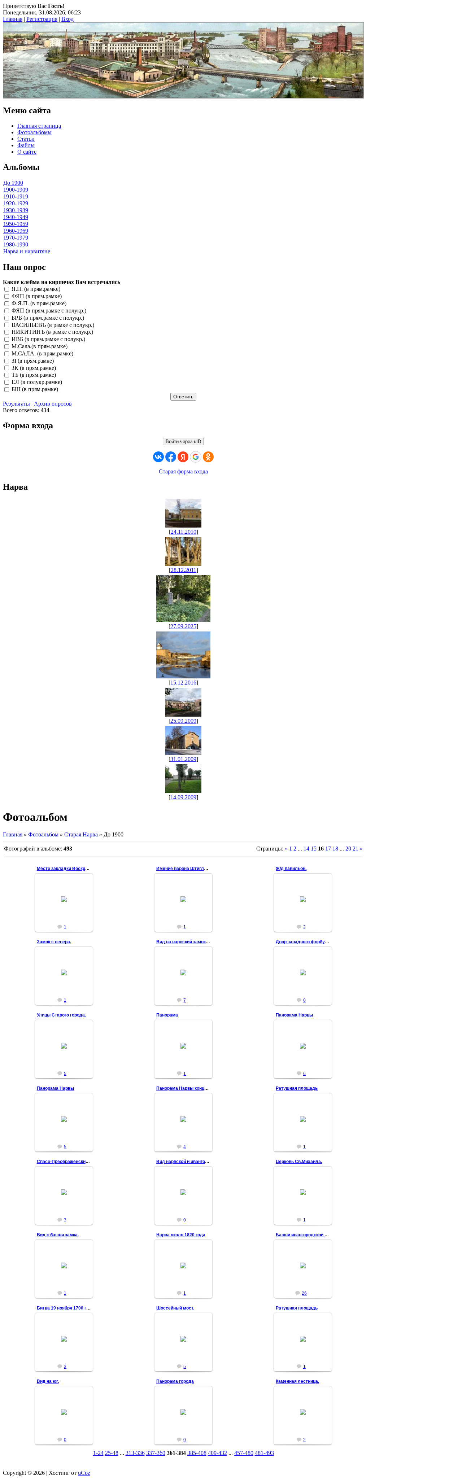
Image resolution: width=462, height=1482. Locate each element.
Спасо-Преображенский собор (69, 1161)
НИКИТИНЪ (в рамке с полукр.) (52, 332)
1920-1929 (15, 203)
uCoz (84, 1473)
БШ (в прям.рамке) (35, 389)
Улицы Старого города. (61, 1015)
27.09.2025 (183, 626)
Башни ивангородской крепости (310, 1234)
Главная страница (39, 126)
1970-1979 (15, 238)
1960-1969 (15, 231)
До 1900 (13, 183)
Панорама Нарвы (294, 1015)
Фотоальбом (43, 834)
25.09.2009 (183, 721)
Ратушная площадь (297, 1088)
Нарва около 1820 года (180, 1234)
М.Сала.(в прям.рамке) (39, 346)
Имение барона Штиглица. (184, 868)
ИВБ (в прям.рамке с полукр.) (48, 339)
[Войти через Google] (195, 457)
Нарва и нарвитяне (26, 251)
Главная (12, 19)
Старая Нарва (81, 834)
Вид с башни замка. (58, 1234)
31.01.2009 (183, 759)
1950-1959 (15, 224)
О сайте (26, 152)
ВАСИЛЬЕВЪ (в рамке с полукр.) (53, 325)
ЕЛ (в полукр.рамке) (37, 382)
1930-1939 (15, 210)
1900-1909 (15, 190)
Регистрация (41, 19)
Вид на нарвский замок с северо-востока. (200, 941)
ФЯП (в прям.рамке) (37, 296)
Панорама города (175, 1381)
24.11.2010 (183, 532)
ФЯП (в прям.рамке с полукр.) (49, 310)
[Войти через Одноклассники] (208, 456)
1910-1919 (15, 196)
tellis (306, 1051)
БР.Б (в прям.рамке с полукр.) (48, 318)
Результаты (16, 404)
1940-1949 (15, 217)
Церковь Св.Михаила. (299, 1161)
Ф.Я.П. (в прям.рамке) (39, 303)
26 (304, 1293)
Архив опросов (53, 404)
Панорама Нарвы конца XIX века (191, 1088)
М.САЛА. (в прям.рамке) (42, 353)
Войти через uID (183, 441)
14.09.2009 (183, 797)
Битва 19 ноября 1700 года (65, 1308)
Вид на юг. (48, 1381)
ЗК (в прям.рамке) (34, 368)
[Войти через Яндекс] (183, 456)
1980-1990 (15, 244)
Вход (67, 19)
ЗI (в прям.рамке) (33, 361)
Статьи (26, 139)
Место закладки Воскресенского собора (80, 868)
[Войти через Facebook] (170, 456)
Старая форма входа (183, 471)
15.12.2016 (183, 682)
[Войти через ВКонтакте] (158, 456)
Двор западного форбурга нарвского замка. (322, 941)
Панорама (167, 1015)
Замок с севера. (54, 941)
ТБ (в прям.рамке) (34, 375)
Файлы (26, 145)
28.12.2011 (183, 570)
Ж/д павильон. (291, 868)
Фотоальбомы (34, 132)
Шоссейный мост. (175, 1308)
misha (67, 920)
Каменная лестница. (297, 1381)
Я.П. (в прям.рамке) (36, 289)
